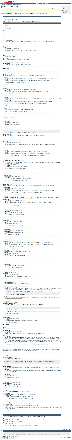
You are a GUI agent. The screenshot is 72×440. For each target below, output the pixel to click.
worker (11, 153)
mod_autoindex (7, 146)
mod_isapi (6, 234)
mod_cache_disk (24, 198)
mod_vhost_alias (8, 260)
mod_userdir (42, 407)
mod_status (7, 180)
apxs (22, 294)
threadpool (17, 298)
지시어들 (63, 1)
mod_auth (6, 144)
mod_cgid (26, 153)
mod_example (12, 274)
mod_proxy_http (7, 244)
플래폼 (40, 13)
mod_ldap (6, 225)
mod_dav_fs (28, 204)
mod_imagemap (7, 166)
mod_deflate (7, 210)
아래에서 (29, 21)
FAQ (65, 1)
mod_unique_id (7, 255)
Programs (19, 4)
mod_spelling (7, 251)
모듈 (61, 1)
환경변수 (64, 8)
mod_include (7, 168)
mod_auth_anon (7, 188)
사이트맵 (70, 1)
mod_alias (6, 140)
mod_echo (6, 272)
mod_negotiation (8, 176)
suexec (22, 370)
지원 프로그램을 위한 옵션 (9, 28)
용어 (67, 1)
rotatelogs (7, 388)
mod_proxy (36, 240)
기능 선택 (6, 27)
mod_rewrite (7, 246)
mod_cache (6, 197)
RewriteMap (18, 349)
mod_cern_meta (7, 200)
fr (57, 8)
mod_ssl (6, 253)
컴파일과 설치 (65, 11)
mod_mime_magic (7, 232)
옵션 (63, 7)
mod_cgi (24, 151)
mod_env (6, 160)
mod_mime (6, 173)
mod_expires (7, 214)
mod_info (6, 223)
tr (60, 8)
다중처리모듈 (20, 297)
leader (59, 297)
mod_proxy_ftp (7, 242)
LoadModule (27, 304)
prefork (13, 298)
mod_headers (7, 221)
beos (56, 297)
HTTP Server (6, 4)
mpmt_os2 (6, 298)
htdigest (6, 382)
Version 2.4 (15, 4)
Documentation (11, 4)
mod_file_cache (7, 219)
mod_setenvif (7, 178)
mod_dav (6, 204)
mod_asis (6, 142)
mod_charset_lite (8, 155)
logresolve (7, 386)
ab (5, 375)
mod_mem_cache (30, 198)
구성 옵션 (6, 25)
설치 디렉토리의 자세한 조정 (29, 394)
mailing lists (58, 434)
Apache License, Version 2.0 (11, 438)
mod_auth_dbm (7, 190)
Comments (64, 12)
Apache (2, 4)
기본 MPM (42, 297)
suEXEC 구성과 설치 (24, 391)
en (55, 8)
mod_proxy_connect (8, 240)
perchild (14, 153)
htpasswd (6, 384)
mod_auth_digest (8, 192)
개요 (63, 6)
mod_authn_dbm (5, 349)
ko (58, 8)
